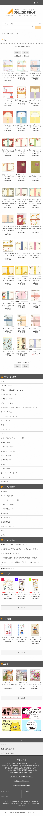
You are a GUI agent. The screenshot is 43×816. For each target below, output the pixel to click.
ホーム (3, 33)
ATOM (23, 805)
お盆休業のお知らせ (7, 569)
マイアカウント (5, 791)
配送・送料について (25, 801)
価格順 (23, 46)
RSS (19, 805)
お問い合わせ (4, 796)
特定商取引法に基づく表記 (9, 803)
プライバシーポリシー (22, 803)
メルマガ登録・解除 (34, 803)
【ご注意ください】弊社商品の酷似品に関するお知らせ (19, 558)
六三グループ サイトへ (21, 781)
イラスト (17, 33)
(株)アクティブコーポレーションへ (21, 776)
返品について (35, 801)
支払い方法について (14, 801)
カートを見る (26, 791)
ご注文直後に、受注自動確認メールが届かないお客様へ (19, 549)
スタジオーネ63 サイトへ (21, 785)
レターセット (10, 33)
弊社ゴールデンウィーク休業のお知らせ (14, 545)
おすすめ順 (17, 46)
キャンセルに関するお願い (10, 553)
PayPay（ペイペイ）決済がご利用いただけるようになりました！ (21, 563)
